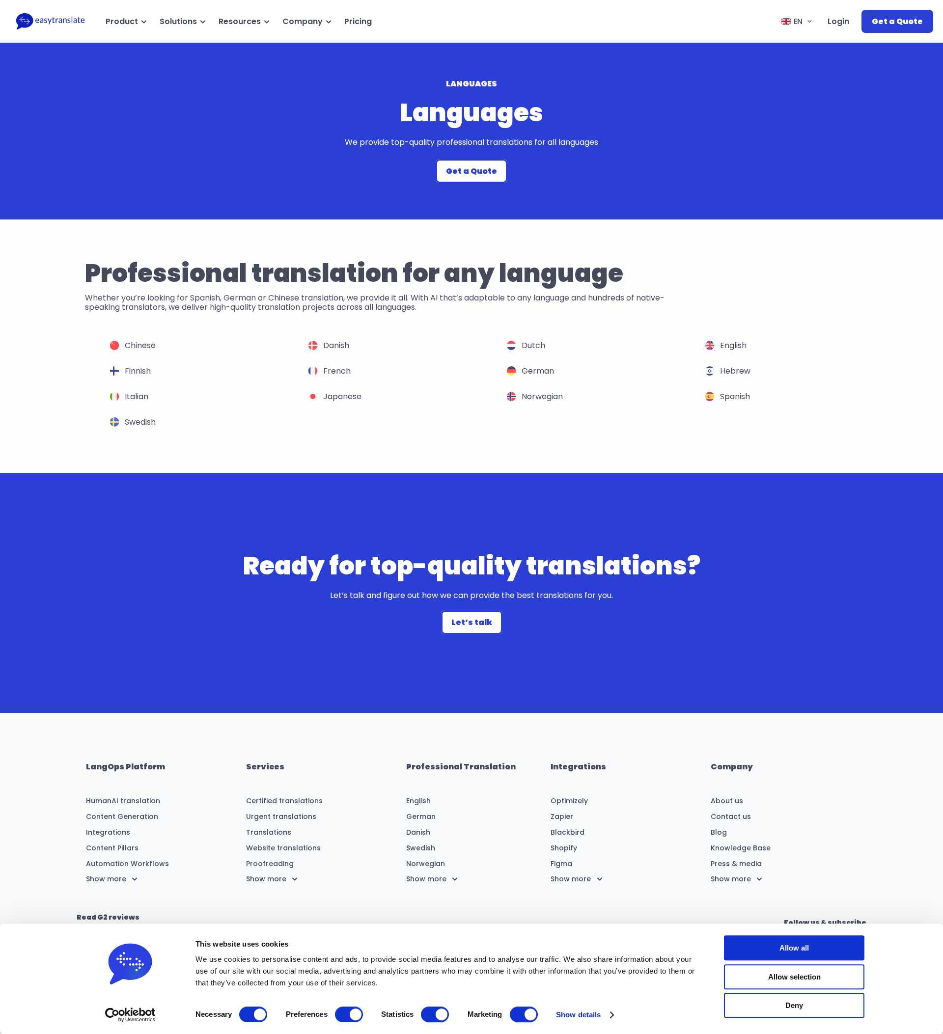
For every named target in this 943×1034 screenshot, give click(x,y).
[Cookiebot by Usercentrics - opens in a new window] (130, 1014)
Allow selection (794, 977)
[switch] (349, 1014)
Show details (578, 1014)
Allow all (794, 948)
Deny (794, 1005)
